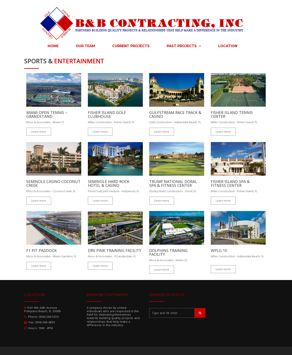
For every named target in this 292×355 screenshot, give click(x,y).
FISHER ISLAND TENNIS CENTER (232, 114)
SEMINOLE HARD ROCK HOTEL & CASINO (108, 183)
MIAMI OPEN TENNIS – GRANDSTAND (46, 114)
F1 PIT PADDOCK (41, 250)
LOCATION (227, 46)
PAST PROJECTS (182, 46)
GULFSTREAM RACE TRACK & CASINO (175, 114)
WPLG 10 (219, 250)
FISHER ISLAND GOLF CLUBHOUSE (107, 114)
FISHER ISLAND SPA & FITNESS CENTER (230, 183)
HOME (53, 46)
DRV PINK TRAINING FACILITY (114, 250)
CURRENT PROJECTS (131, 46)
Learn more (38, 131)
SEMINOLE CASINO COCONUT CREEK (53, 183)
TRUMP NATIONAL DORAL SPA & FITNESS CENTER (173, 183)
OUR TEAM (85, 46)
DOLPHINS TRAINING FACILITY (168, 252)
